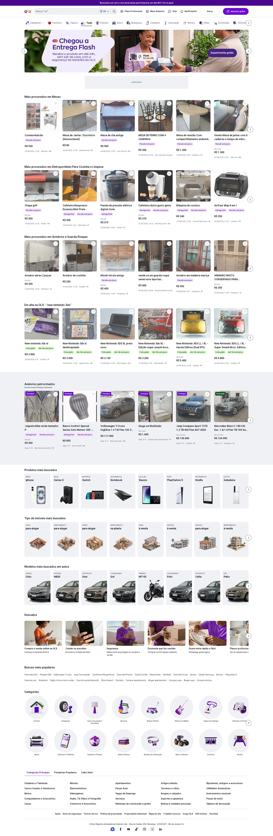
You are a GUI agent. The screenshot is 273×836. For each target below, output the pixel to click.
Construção (223, 22)
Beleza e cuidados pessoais (176, 803)
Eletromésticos (78, 788)
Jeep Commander (82, 674)
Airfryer (219, 674)
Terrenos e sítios (170, 788)
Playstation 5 (231, 674)
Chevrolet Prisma (124, 674)
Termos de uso (91, 814)
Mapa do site (155, 814)
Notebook (43, 680)
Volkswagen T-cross (63, 674)
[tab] (38, 772)
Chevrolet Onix (31, 674)
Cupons (74, 22)
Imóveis (104, 22)
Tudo (89, 22)
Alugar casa (189, 680)
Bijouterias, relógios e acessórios (224, 783)
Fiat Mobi (167, 674)
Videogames (76, 793)
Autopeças (136, 22)
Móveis (191, 22)
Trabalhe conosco (172, 814)
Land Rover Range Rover (103, 674)
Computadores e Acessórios (39, 798)
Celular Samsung (206, 674)
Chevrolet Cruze (180, 674)
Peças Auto (121, 788)
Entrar (210, 11)
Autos (120, 22)
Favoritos (57, 22)
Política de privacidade (111, 814)
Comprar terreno (204, 680)
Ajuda (57, 814)
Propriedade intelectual (135, 814)
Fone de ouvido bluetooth (87, 680)
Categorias (35, 22)
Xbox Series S (107, 680)
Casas (27, 803)
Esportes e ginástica (172, 798)
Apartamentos (123, 783)
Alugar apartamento (157, 680)
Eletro (206, 22)
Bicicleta (119, 680)
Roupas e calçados (171, 793)
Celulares (155, 22)
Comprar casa (175, 680)
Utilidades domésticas (218, 788)
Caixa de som (30, 680)
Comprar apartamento (136, 680)
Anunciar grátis (238, 11)
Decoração (173, 22)
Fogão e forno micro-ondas (62, 680)
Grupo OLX (188, 814)
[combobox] (76, 11)
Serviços (120, 798)
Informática (243, 22)
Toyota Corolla (141, 674)
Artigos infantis (169, 783)
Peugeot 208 (45, 674)
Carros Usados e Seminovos (39, 788)
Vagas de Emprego (125, 793)
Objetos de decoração (218, 803)
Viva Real (213, 814)
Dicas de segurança (72, 814)
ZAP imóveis (201, 814)
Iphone (193, 674)
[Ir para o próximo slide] (250, 129)
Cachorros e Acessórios (83, 803)
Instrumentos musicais (218, 793)
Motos (27, 793)
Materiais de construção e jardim (133, 803)
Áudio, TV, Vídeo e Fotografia (85, 798)
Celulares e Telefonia (35, 783)
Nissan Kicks (155, 674)
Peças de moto (214, 798)
